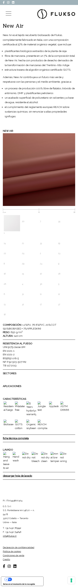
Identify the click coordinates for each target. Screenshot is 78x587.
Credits (6, 559)
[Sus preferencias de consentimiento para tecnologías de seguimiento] (71, 580)
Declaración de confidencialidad (18, 547)
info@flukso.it (9, 536)
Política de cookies (12, 551)
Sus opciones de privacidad (26, 579)
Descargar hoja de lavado (17, 475)
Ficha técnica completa (16, 438)
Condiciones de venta (13, 555)
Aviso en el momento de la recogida (19, 584)
